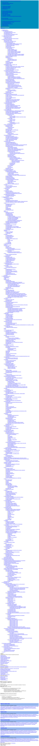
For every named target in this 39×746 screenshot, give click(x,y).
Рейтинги (5, 184)
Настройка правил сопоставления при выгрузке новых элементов (18, 612)
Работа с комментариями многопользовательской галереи (13, 568)
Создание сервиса (9, 427)
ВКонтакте (10, 516)
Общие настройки (11, 586)
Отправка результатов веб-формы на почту (13, 221)
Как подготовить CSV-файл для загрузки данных (18, 116)
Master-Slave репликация (12, 348)
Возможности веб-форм (10, 212)
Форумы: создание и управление (11, 270)
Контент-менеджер (5, 2)
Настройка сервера (9, 315)
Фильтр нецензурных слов (10, 273)
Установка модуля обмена (10, 629)
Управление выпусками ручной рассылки (15, 252)
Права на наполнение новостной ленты (14, 85)
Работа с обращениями (11, 535)
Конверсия (6, 394)
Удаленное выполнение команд (11, 407)
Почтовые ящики (9, 480)
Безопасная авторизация (10, 79)
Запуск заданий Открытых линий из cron (12, 461)
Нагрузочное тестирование (6, 643)
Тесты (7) (1, 664)
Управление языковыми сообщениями (12, 179)
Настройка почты (9, 484)
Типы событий (8, 255)
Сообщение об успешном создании (13, 579)
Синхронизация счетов (12, 609)
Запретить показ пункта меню (9, 559)
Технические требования (8, 647)
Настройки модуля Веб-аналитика (11, 332)
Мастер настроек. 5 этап (14, 624)
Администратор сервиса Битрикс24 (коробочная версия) (11, 21)
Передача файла (8, 408)
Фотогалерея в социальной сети (11, 267)
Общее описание (10, 593)
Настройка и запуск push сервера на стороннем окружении (15, 293)
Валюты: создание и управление (13, 337)
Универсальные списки (8, 553)
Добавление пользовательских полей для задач (13, 375)
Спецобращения (10, 538)
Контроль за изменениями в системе (12, 143)
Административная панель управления (12, 44)
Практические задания (9, 92)
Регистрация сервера (9, 305)
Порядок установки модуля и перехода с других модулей (15, 584)
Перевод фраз (10, 182)
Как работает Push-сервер (10, 290)
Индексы (9, 438)
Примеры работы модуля (10, 365)
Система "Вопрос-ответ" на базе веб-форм (11, 569)
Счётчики (7, 409)
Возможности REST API (10, 299)
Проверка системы (9, 126)
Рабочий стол (8, 57)
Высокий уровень (11, 155)
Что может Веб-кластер (10, 345)
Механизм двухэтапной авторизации (16, 158)
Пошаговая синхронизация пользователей (13, 306)
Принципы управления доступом (11, 94)
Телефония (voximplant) (10, 522)
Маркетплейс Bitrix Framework (7, 12)
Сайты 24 (5, 490)
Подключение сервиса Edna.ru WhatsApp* (13, 505)
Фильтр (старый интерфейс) (12, 49)
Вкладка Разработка (11, 445)
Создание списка (9, 264)
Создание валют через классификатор (14, 338)
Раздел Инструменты (9, 125)
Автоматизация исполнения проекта (10, 562)
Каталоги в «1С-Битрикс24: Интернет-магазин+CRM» (17, 384)
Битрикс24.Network (11, 514)
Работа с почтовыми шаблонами (11, 254)
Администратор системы (4, 659)
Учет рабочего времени (8, 557)
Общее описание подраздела (12, 618)
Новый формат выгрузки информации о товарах (18, 607)
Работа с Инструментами (8, 124)
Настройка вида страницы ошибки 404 (12, 183)
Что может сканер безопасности (15, 152)
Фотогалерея (6, 265)
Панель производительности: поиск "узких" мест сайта (17, 443)
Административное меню (10, 45)
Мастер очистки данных (8, 40)
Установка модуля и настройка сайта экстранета (14, 550)
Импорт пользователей (10, 75)
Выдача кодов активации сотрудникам (16, 637)
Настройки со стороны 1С (14, 641)
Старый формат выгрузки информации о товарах (18, 606)
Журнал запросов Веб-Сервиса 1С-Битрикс (17, 638)
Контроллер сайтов (7, 401)
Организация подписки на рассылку (14, 251)
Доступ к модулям (9, 96)
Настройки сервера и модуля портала (12, 460)
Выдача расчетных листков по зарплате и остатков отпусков (18, 634)
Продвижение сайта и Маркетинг (7, 3)
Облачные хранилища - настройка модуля (13, 450)
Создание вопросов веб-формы (13, 217)
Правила (7, 482)
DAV (5, 329)
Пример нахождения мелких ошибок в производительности (16, 447)
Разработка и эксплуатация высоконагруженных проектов (11, 16)
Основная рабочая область (10, 47)
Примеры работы (9, 187)
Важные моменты (11, 381)
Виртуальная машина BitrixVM (7, 19)
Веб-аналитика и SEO (7, 330)
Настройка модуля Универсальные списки (13, 555)
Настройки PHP (8, 130)
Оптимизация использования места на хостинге (14, 193)
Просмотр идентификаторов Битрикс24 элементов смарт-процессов (19, 627)
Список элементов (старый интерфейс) (14, 51)
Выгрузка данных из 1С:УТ (12, 366)
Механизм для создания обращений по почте (13, 531)
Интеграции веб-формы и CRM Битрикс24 (15, 220)
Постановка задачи (11, 83)
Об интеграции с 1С (5, 582)
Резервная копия (10, 349)
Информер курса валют (10, 340)
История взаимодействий (12, 594)
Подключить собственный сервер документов (13, 371)
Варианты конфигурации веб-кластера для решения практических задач (17, 356)
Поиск (5, 467)
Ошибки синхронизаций (12, 595)
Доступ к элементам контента (11, 97)
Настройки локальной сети (10, 523)
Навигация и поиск (9, 56)
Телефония (6, 520)
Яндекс (9, 511)
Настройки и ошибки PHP (12, 439)
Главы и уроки (10, 240)
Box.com (9, 515)
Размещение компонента (12, 421)
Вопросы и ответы (9, 576)
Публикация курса (9, 455)
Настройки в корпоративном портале (16, 636)
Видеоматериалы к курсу (8, 33)
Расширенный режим (9, 215)
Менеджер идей (6, 425)
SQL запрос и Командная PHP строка (12, 129)
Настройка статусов (11, 573)
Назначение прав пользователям (13, 585)
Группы (7, 404)
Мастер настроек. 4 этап (14, 623)
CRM (5, 278)
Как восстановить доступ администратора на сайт (14, 88)
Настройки (8, 548)
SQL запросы (10, 436)
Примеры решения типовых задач (7, 558)
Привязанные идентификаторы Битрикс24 (15, 596)
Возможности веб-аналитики (11, 331)
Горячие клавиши (11, 173)
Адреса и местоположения (8, 318)
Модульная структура (7, 36)
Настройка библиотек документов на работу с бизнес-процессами (17, 201)
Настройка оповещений (14, 590)
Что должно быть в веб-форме (13, 571)
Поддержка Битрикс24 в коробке (9, 650)
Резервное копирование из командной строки (13, 107)
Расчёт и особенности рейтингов (11, 186)
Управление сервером (9, 316)
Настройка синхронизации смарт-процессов (15, 619)
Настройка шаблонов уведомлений (12, 222)
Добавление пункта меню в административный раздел (17, 175)
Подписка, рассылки (7, 245)
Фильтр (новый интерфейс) (12, 50)
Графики (9, 536)
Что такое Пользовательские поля (11, 565)
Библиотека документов (8, 197)
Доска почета (8, 233)
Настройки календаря (9, 392)
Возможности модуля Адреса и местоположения (14, 319)
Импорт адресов (8, 247)
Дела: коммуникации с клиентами (11, 379)
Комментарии (8, 208)
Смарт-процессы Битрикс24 (4, 674)
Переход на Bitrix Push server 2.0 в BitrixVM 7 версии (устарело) (16, 294)
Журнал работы (8, 483)
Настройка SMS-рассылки (10, 501)
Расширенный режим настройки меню (12, 69)
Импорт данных (12, 117)
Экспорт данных (12, 119)
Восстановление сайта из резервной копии (13, 108)
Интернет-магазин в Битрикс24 (9, 376)
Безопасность (8, 354)
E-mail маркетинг (9, 414)
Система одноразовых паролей (15, 157)
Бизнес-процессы (5, 24)
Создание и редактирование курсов (12, 238)
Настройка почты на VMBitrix (13, 486)
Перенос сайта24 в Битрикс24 (11, 494)
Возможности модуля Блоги (10, 203)
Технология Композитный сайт (7, 11)
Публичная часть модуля (10, 432)
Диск (5, 369)
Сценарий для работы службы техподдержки (11, 563)
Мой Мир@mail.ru (11, 517)
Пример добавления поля (10, 567)
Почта (5, 253)
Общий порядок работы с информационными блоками (15, 110)
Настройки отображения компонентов (12, 137)
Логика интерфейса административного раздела (14, 43)
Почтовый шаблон (11, 575)
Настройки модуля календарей (11, 391)
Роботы (9, 614)
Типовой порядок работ (12, 419)
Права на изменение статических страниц (15, 86)
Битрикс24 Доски (9, 372)
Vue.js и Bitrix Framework (6, 14)
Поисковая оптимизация (10, 334)
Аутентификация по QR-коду (11, 81)
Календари (8, 389)
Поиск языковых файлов (12, 181)
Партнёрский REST (5, 25)
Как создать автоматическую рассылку (14, 249)
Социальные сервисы (7, 507)
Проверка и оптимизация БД (10, 131)
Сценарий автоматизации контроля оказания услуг (12, 561)
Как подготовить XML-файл (12, 284)
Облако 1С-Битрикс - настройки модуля (12, 453)
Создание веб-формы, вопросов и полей (14, 572)
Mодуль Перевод (10, 180)
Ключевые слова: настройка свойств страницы (15, 422)
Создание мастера (9, 527)
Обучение (5, 234)
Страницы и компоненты (12, 434)
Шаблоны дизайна (9, 65)
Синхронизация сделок (12, 610)
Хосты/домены (10, 167)
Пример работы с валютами (10, 341)
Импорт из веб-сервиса (12, 368)
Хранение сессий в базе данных (11, 353)
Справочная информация (8, 31)
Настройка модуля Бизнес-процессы (12, 200)
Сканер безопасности (11, 151)
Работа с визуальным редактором (11, 139)
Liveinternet (10, 518)
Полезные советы (9, 476)
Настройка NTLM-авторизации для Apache (15, 309)
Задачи (5, 373)
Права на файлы (8, 98)
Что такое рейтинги (9, 185)
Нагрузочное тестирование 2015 (9, 644)
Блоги (7, 207)
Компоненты (12, 164)
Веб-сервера (8, 351)
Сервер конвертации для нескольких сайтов (13, 498)
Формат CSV (10, 115)
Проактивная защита (9, 146)
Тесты (9, 241)
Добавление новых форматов (11, 195)
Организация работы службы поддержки (12, 525)
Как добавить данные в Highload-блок (14, 285)
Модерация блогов (7, 581)
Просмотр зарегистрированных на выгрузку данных (16, 626)
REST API (5, 298)
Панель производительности (10, 442)
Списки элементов (9, 48)
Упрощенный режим (9, 214)
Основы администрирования (7, 39)
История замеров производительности (14, 441)
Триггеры (9, 617)
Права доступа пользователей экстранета (12, 551)
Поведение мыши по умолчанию (13, 174)
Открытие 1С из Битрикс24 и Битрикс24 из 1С (17, 589)
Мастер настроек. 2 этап (14, 621)
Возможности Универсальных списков (12, 263)
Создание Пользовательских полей (11, 566)
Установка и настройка (6, 4)
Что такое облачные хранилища (11, 449)
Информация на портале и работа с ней (10, 64)
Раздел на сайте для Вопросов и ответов (14, 577)
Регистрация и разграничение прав (12, 71)
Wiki (5, 210)
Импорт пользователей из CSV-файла (14, 76)
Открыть (2, 653)
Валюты (5, 335)
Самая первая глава (5, 30)
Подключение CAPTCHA (12, 90)
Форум (5, 268)
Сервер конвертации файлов (8, 496)
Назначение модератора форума (11, 274)
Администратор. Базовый (6, 6)
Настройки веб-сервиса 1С (14, 635)
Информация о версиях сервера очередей (12, 291)
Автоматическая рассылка (10, 248)
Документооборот (7, 223)
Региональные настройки (10, 177)
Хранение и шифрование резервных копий (13, 105)
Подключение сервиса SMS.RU (11, 503)
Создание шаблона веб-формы (11, 360)
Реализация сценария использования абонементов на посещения (14, 560)
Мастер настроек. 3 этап (14, 622)
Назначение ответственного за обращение (13, 529)
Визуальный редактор (7, 135)
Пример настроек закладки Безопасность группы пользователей (16, 144)
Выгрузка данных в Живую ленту (13, 639)
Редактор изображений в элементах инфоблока (13, 113)
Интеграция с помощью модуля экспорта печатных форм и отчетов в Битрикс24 (17, 628)
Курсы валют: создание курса (11, 339)
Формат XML (10, 118)
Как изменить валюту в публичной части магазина (14, 342)
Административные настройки (11, 171)
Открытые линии (7, 459)
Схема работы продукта (8, 37)
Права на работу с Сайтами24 (13, 87)
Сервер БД (9, 440)
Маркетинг (6, 413)
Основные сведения (9, 468)
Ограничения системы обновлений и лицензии (12, 648)
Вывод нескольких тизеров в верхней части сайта (16, 423)
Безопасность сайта (7, 141)
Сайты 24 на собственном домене (11, 492)
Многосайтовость (5, 13)
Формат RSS (10, 121)
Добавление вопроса (11, 578)
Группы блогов (8, 206)
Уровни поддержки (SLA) (10, 530)
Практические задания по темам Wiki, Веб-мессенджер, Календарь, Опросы (16, 458)
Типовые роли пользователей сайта (12, 74)
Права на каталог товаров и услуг (13, 84)
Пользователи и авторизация (9, 70)
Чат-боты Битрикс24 (7, 546)
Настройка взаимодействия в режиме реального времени (19, 587)
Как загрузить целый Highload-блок (14, 286)
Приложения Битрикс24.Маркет (7, 23)
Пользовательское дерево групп (15, 608)
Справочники (8, 528)
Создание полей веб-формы (12, 219)
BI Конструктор (6, 277)
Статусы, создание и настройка (11, 224)
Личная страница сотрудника (11, 258)
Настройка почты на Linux (12, 485)
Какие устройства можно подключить (18, 160)
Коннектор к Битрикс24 (8, 583)
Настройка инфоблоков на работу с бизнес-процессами (15, 202)
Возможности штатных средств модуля (12, 451)
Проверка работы (9, 499)
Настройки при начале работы (5, 669)
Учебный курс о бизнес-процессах (11, 327)
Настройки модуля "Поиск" (10, 469)
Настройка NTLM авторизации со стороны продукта (16, 308)
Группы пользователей (10, 73)
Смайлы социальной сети (10, 260)
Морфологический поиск (10, 473)
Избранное (8, 61)
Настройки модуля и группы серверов (12, 346)
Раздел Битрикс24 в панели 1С (11, 592)
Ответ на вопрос (10, 580)
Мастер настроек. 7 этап (14, 625)
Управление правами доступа (11, 68)
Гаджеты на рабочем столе (12, 60)
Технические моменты (6, 646)
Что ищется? (8, 471)
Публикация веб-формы (10, 361)
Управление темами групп (10, 257)
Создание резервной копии (10, 104)
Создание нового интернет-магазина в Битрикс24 (14, 377)
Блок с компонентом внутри (10, 493)
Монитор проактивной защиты (13, 150)
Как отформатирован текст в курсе (10, 32)
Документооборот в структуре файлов (12, 226)
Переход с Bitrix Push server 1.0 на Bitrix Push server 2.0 (17, 295)
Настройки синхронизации (12, 604)
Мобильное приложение (16, 161)
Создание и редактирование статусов (12, 428)
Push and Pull (6, 289)
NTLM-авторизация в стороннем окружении (15, 310)
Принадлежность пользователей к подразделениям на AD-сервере (17, 304)
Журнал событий (9, 132)
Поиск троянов (10, 165)
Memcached (8, 350)
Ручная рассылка (9, 250)
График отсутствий (9, 232)
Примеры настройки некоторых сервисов (13, 510)
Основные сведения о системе (5, 657)
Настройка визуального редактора (11, 136)
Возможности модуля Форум (10, 269)
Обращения (10, 534)
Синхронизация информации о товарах (14, 605)
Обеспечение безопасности (10, 142)
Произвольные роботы (11, 616)
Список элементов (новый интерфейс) (14, 52)
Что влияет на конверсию (10, 395)
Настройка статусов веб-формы (13, 218)
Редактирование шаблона (10, 464)
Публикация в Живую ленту (10, 364)
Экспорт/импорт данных (10, 114)
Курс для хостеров (5, 18)
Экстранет (6, 275)
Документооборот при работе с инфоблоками (13, 227)
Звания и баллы (8, 272)
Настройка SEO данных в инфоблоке (12, 112)
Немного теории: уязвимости (13, 148)
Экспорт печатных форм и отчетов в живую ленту (14, 597)
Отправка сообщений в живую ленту (16, 642)
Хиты (9, 435)
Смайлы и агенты (7, 188)
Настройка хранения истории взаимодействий (17, 588)
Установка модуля (9, 547)
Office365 (9, 513)
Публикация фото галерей (10, 542)
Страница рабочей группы (10, 259)
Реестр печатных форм (11, 600)
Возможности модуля (9, 314)
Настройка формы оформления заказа (12, 385)
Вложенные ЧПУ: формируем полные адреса (13, 111)
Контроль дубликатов (9, 191)
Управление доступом (7, 93)
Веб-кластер (6, 344)
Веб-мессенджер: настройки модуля (12, 357)
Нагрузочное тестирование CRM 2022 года (11, 645)
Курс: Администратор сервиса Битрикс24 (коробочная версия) (10, 0)
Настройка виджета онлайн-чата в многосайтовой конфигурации (16, 387)
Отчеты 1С (6, 244)
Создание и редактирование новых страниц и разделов (15, 66)
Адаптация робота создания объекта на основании (16, 615)
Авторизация (2, 28)
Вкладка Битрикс (11, 444)
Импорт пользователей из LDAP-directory (14, 77)
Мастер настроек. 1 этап (14, 620)
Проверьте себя (8, 63)
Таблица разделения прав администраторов (11, 38)
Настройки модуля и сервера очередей (12, 292)
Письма (7, 481)
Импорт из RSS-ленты (11, 367)
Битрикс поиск (10, 599)
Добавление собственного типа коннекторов (13, 400)
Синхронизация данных (10, 603)
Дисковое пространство (8, 190)
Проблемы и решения (9, 312)
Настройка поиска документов (9, 194)
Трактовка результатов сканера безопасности (17, 153)
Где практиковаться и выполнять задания (11, 34)
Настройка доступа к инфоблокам (11, 101)
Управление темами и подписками (11, 271)
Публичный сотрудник (10, 552)
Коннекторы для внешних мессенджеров (10, 398)
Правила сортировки (9, 472)
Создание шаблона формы (12, 574)
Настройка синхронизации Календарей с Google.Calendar (15, 393)
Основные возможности (10, 103)
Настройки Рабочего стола (12, 59)
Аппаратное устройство (16, 162)
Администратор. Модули (6, 7)
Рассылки (7, 246)
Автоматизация (8, 613)
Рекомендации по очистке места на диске (13, 192)
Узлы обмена (12, 632)
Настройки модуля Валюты (10, 336)
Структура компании (9, 231)
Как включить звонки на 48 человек (12, 358)
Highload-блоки (6, 279)
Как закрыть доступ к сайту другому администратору (14, 145)
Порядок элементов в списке (12, 53)
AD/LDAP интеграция (7, 301)
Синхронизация (12, 163)
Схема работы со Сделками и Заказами (14, 383)
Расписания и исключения (12, 537)
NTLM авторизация (9, 307)
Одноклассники (10, 512)
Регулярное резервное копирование (12, 106)
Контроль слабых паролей (10, 80)
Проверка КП (10, 128)
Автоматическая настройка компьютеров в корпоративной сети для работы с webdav (20, 324)
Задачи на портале (9, 374)
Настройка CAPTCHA (11, 89)
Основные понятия (9, 235)
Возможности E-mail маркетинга (13, 415)
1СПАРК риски (10, 601)
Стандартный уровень (11, 154)
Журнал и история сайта (10, 406)
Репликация (8, 347)
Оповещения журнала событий (13, 134)
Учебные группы (9, 237)
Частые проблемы (11, 487)
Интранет (5, 230)
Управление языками (9, 176)
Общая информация (9, 326)
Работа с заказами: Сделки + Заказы (12, 380)
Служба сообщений (7, 500)
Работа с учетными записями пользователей (13, 72)
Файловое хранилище (9, 198)
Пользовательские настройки (11, 170)
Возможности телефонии (10, 521)
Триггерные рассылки (9, 417)
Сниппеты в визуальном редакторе (12, 138)
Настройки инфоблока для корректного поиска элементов (15, 470)
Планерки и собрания (7, 462)
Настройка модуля (9, 225)
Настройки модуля (9, 204)
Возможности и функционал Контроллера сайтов (14, 402)
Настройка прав (8, 205)
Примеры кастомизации (10, 333)
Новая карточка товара (10, 378)
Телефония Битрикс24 (11, 602)
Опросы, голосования (7, 243)
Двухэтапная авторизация (12, 156)
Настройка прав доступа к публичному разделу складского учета (16, 386)
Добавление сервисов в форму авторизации (13, 509)
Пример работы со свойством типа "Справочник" (14, 282)
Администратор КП (5, 196)
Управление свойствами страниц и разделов (13, 67)
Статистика (8, 474)
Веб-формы (6, 211)
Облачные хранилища (7, 448)
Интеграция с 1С (5, 8)
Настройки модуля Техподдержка (11, 526)
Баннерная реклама (9, 418)
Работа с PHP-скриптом (10, 140)
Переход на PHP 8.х (7, 649)
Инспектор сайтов (9, 452)
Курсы (9, 239)
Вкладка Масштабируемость (12, 446)
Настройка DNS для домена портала (10, 41)
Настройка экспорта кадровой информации (17, 633)
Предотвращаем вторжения (12, 147)
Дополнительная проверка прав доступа (12, 100)
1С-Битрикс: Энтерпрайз (6, 15)
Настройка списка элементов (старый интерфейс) (16, 54)
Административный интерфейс (11, 532)
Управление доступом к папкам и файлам (13, 99)
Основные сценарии (11, 382)
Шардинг (7, 352)
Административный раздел (10, 42)
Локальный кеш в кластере (10, 355)
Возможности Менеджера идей (11, 426)
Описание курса (5, 29)
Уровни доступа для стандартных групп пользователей (15, 95)
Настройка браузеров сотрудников (13, 311)
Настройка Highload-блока (10, 281)
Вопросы (9, 242)
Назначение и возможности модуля (12, 302)
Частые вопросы (8, 411)
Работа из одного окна (11, 598)
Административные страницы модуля (12, 433)
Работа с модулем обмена (10, 630)
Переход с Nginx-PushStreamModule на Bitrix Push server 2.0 (17, 296)
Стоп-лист (9, 166)
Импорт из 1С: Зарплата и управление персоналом (16, 78)
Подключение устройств (14, 159)
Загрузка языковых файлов (10, 178)
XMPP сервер (6, 313)
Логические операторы (10, 475)
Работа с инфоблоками (8, 109)
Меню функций (8, 46)
